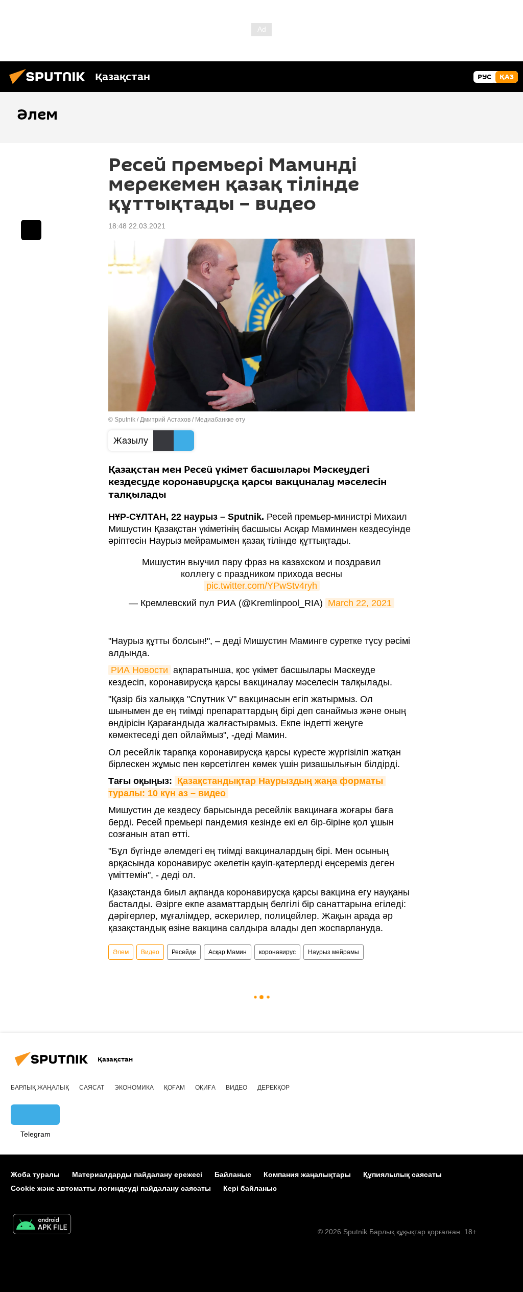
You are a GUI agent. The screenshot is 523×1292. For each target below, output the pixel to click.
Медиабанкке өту (220, 419)
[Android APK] (42, 1225)
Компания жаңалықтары (307, 1174)
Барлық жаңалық (40, 1087)
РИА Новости (139, 670)
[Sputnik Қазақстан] (50, 85)
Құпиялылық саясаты (402, 1174)
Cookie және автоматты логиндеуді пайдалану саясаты (111, 1188)
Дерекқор (273, 1087)
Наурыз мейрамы (333, 952)
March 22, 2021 (360, 603)
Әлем (121, 952)
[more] (31, 230)
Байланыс (233, 1174)
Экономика (134, 1087)
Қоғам (174, 1087)
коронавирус (277, 952)
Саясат (91, 1087)
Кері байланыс (250, 1188)
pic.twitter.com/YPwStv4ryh (261, 586)
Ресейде (184, 952)
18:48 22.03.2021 (136, 226)
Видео (150, 952)
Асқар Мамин (227, 952)
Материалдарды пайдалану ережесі (137, 1174)
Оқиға (205, 1087)
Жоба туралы (35, 1174)
